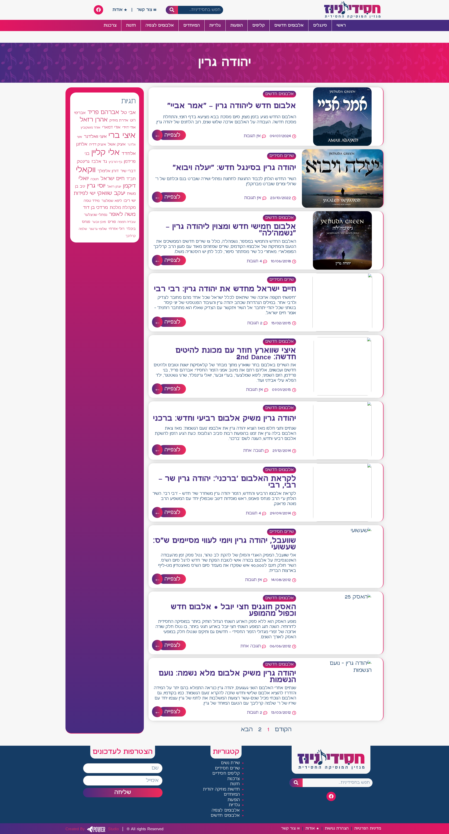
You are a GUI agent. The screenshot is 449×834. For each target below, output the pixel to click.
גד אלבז (99, 162)
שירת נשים (230, 763)
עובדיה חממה (127, 222)
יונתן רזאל (114, 187)
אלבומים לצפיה (159, 25)
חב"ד (131, 179)
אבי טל (128, 112)
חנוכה (95, 179)
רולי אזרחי (116, 229)
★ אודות (119, 10)
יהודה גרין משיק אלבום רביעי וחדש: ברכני (224, 419)
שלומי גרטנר (98, 229)
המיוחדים (191, 25)
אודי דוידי (129, 127)
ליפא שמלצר (111, 201)
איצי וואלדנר (95, 136)
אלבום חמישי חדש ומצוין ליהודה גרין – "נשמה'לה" (231, 230)
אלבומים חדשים (289, 25)
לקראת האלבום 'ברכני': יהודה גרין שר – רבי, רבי (227, 482)
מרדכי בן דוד (95, 207)
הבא (247, 729)
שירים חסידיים (281, 156)
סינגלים (320, 25)
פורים (112, 222)
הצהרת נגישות (337, 828)
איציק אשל (117, 144)
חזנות (131, 25)
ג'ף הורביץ (115, 162)
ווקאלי (86, 170)
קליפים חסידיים (226, 773)
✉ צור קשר (146, 10)
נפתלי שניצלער (95, 215)
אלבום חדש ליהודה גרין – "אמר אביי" (231, 106)
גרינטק (83, 161)
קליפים (258, 25)
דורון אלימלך (108, 171)
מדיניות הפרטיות (367, 828)
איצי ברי (122, 135)
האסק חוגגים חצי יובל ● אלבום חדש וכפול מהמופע (233, 610)
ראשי (341, 25)
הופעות (236, 25)
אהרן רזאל (94, 120)
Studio (92, 829)
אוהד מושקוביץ (90, 127)
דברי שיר (128, 171)
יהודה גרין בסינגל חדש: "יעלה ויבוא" (234, 168)
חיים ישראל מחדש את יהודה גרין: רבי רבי (225, 289)
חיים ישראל (112, 179)
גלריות (215, 25)
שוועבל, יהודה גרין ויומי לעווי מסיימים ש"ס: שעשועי (224, 544)
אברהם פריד (103, 112)
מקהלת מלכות (123, 208)
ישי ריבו (130, 201)
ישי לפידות (84, 193)
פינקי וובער (99, 222)
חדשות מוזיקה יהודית (221, 789)
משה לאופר (122, 214)
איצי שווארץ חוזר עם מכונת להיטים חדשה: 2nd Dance (235, 354)
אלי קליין (105, 152)
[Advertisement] (104, 418)
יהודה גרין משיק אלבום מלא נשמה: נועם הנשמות (227, 677)
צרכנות (110, 25)
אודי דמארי (111, 127)
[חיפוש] (172, 10)
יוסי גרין (96, 186)
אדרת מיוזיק (118, 120)
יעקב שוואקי (111, 193)
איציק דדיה (97, 144)
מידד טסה (92, 201)
